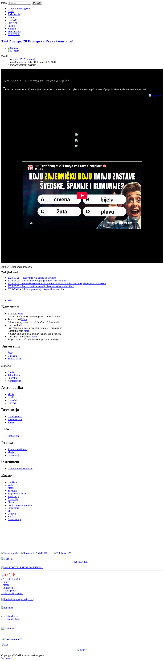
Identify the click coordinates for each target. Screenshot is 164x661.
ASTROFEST (81, 561)
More (20, 313)
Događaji (12, 400)
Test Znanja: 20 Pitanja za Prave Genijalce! (37, 41)
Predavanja (13, 508)
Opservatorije (14, 519)
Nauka (11, 372)
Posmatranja (14, 455)
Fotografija (13, 435)
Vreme (11, 422)
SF (9, 510)
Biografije (13, 499)
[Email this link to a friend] (13, 50)
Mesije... (12, 452)
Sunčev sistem (15, 358)
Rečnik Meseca (10, 616)
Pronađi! (37, 3)
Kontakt (12, 28)
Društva (12, 513)
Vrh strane (6, 658)
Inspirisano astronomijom (20, 505)
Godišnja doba (15, 416)
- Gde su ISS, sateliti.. (12, 593)
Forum (11, 17)
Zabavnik (12, 490)
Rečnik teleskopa (11, 619)
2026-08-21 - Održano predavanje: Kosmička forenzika (36, 289)
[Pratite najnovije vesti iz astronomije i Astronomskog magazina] (82, 650)
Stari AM (12, 23)
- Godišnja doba (9, 590)
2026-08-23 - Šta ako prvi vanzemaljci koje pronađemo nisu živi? (41, 286)
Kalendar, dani (15, 419)
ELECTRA (14, 34)
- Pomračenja (8, 587)
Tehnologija (14, 375)
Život (10, 352)
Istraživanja (13, 482)
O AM (11, 11)
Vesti (10, 485)
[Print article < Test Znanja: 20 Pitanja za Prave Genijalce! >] (13, 48)
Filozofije (12, 378)
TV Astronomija (28, 59)
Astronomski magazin (19, 8)
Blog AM (12, 20)
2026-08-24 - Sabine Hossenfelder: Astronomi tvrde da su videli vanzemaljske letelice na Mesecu (57, 283)
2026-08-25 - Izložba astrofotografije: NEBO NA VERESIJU (39, 280)
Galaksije (12, 355)
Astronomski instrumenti (20, 468)
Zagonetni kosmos (17, 493)
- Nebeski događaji (10, 579)
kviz (10, 300)
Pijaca (11, 502)
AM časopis (14, 14)
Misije (11, 394)
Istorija (11, 397)
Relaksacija (13, 496)
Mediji (11, 487)
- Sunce (5, 582)
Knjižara (12, 516)
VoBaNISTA (14, 31)
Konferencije (14, 380)
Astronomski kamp (17, 449)
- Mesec (5, 584)
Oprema (12, 403)
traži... (4, 2)
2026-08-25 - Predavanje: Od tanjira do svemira (32, 277)
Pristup (11, 25)
